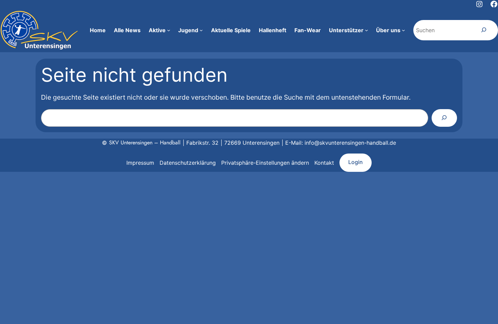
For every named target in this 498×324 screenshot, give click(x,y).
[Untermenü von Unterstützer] (366, 30)
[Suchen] (484, 30)
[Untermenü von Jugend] (201, 30)
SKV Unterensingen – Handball (145, 142)
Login (355, 162)
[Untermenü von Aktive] (168, 30)
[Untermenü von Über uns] (403, 30)
